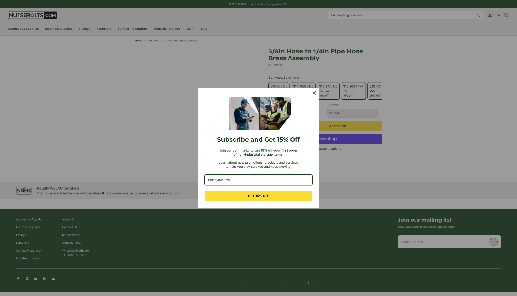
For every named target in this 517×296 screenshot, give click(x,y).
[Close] (314, 93)
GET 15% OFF (258, 196)
